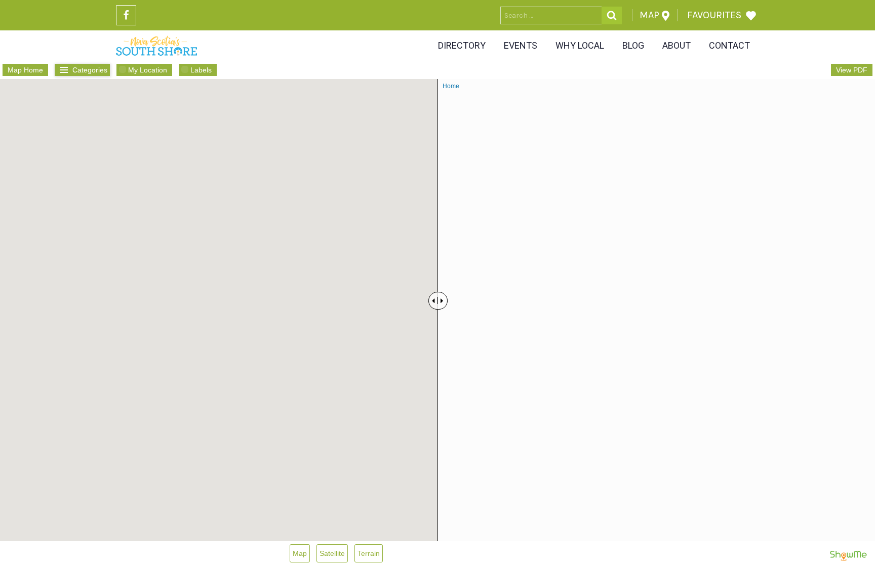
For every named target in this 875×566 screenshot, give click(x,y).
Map (300, 553)
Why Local (579, 45)
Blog (633, 45)
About (676, 45)
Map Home (25, 70)
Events (520, 45)
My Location (147, 70)
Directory (462, 45)
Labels (201, 70)
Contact (729, 45)
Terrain (368, 553)
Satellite (332, 553)
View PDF (851, 70)
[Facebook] (126, 15)
